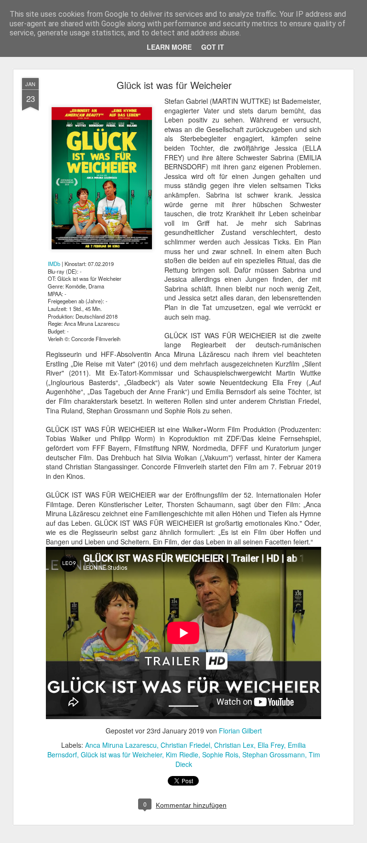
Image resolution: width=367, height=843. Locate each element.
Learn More (169, 47)
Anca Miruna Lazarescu (121, 745)
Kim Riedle (182, 754)
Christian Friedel (185, 745)
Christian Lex (234, 745)
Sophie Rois (220, 754)
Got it (212, 47)
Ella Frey (271, 745)
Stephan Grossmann (273, 754)
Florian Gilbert (240, 730)
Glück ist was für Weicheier (174, 85)
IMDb (54, 263)
